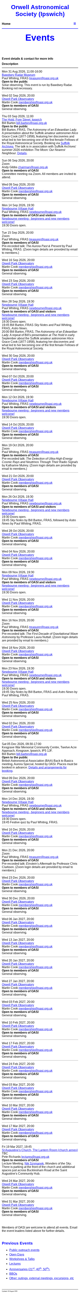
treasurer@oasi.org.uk (43, 78)
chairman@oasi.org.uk (33, 167)
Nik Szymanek (34, 1163)
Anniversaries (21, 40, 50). (29, 1269)
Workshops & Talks (22, 1259)
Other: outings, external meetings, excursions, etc (41, 1278)
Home (6, 24)
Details (22, 153)
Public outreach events (24, 1250)
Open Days (16, 1254)
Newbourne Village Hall (17, 208)
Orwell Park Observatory (18, 99)
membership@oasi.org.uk (35, 102)
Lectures (15, 1263)
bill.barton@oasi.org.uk (31, 123)
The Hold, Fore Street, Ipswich (22, 119)
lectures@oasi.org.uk (35, 1156)
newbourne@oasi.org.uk (45, 212)
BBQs (13, 1273)
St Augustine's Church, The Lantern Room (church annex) (40, 1150)
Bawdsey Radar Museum (18, 74)
